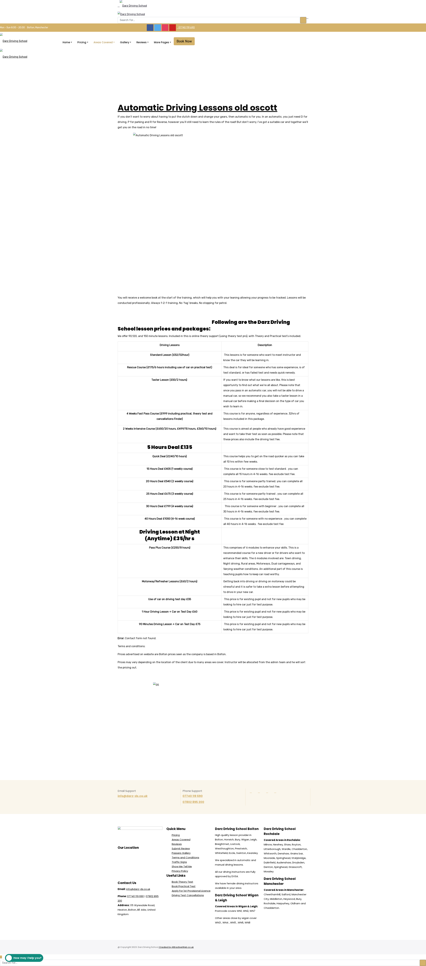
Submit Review (181, 848)
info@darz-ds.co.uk (132, 796)
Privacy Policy (180, 871)
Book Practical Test (184, 886)
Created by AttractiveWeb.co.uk (176, 947)
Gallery (124, 42)
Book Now (184, 41)
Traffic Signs (179, 862)
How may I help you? (27, 958)
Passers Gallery (181, 853)
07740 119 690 (187, 27)
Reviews (141, 42)
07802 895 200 (193, 802)
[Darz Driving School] (133, 6)
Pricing (81, 42)
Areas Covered (103, 42)
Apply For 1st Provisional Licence (191, 890)
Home (66, 42)
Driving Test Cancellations (188, 895)
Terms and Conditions (185, 857)
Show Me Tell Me (182, 866)
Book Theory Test (182, 882)
